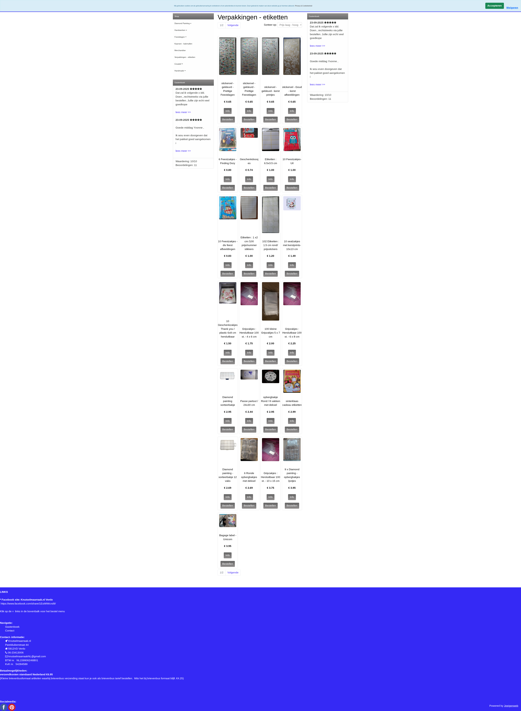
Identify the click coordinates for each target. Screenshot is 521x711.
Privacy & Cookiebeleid (303, 6)
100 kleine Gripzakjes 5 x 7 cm (270, 332)
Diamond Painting (182, 23)
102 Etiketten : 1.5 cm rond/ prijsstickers (270, 245)
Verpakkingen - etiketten (184, 57)
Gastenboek (12, 626)
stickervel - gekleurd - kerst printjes (271, 91)
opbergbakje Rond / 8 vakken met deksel (270, 401)
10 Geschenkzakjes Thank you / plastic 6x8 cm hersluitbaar (228, 329)
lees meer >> (183, 112)
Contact (9, 630)
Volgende (233, 25)
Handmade (179, 71)
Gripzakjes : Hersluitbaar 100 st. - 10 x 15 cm (270, 477)
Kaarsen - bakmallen (183, 44)
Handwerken (179, 30)
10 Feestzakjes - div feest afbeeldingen (227, 245)
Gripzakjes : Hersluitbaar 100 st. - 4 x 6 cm (249, 332)
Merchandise (180, 50)
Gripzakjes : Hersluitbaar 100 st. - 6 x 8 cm (292, 332)
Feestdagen (179, 37)
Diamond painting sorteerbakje (227, 401)
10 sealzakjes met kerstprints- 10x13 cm (292, 245)
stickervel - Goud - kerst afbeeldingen (292, 91)
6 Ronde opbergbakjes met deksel (249, 477)
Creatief (177, 64)
